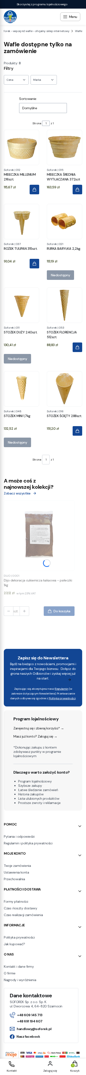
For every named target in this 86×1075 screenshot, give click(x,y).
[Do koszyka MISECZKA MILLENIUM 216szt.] (34, 189)
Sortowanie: (28, 99)
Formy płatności (16, 901)
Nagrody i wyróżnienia (20, 980)
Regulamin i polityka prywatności (28, 843)
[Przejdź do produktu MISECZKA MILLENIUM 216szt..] (21, 147)
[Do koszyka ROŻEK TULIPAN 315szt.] (34, 263)
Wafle (78, 31)
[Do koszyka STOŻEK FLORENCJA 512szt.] (77, 347)
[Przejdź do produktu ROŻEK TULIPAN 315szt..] (21, 221)
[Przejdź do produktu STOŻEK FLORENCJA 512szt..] (64, 305)
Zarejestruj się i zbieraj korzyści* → (38, 728)
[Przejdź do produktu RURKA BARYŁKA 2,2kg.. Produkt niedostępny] (64, 221)
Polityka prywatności (19, 937)
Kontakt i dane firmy (19, 966)
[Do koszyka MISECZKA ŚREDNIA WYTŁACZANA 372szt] (77, 189)
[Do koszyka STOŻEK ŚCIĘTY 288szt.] (77, 431)
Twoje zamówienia (17, 865)
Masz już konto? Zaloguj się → (35, 736)
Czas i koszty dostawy (20, 908)
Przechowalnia (14, 879)
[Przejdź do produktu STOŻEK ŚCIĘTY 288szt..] (64, 389)
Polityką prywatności (62, 698)
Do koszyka (62, 611)
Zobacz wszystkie (17, 493)
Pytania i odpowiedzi (19, 836)
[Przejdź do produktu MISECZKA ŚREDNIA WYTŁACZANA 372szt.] (64, 147)
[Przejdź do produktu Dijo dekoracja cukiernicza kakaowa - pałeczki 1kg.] (39, 535)
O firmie (10, 973)
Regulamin (61, 689)
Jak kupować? (14, 944)
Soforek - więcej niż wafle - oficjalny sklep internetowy (34, 31)
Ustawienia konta (16, 872)
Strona (36, 123)
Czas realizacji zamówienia (23, 915)
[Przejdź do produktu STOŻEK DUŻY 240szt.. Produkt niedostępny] (21, 305)
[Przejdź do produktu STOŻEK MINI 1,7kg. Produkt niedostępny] (21, 389)
